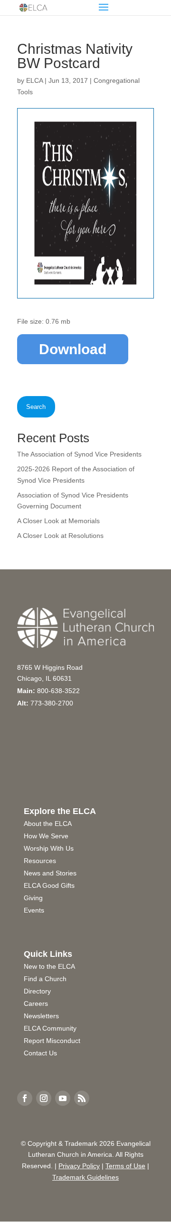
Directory (37, 991)
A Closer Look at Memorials (58, 521)
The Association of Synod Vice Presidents (79, 454)
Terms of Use (125, 1166)
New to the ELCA (49, 966)
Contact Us (40, 1053)
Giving (33, 898)
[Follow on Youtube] (62, 1098)
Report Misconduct (52, 1040)
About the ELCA (48, 823)
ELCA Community (50, 1028)
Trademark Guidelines (85, 1177)
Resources (40, 860)
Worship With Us (49, 848)
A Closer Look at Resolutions (60, 535)
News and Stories (50, 873)
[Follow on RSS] (81, 1098)
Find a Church (45, 979)
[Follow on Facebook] (24, 1098)
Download (72, 349)
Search (36, 406)
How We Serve (46, 836)
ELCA (34, 80)
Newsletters (41, 1016)
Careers (36, 1003)
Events (34, 910)
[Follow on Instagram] (43, 1098)
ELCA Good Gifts (49, 885)
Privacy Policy (79, 1166)
